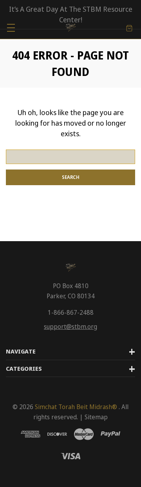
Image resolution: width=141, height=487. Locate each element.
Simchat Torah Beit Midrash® (76, 406)
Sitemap (96, 417)
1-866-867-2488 (71, 312)
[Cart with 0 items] (129, 27)
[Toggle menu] (11, 27)
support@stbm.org (70, 326)
